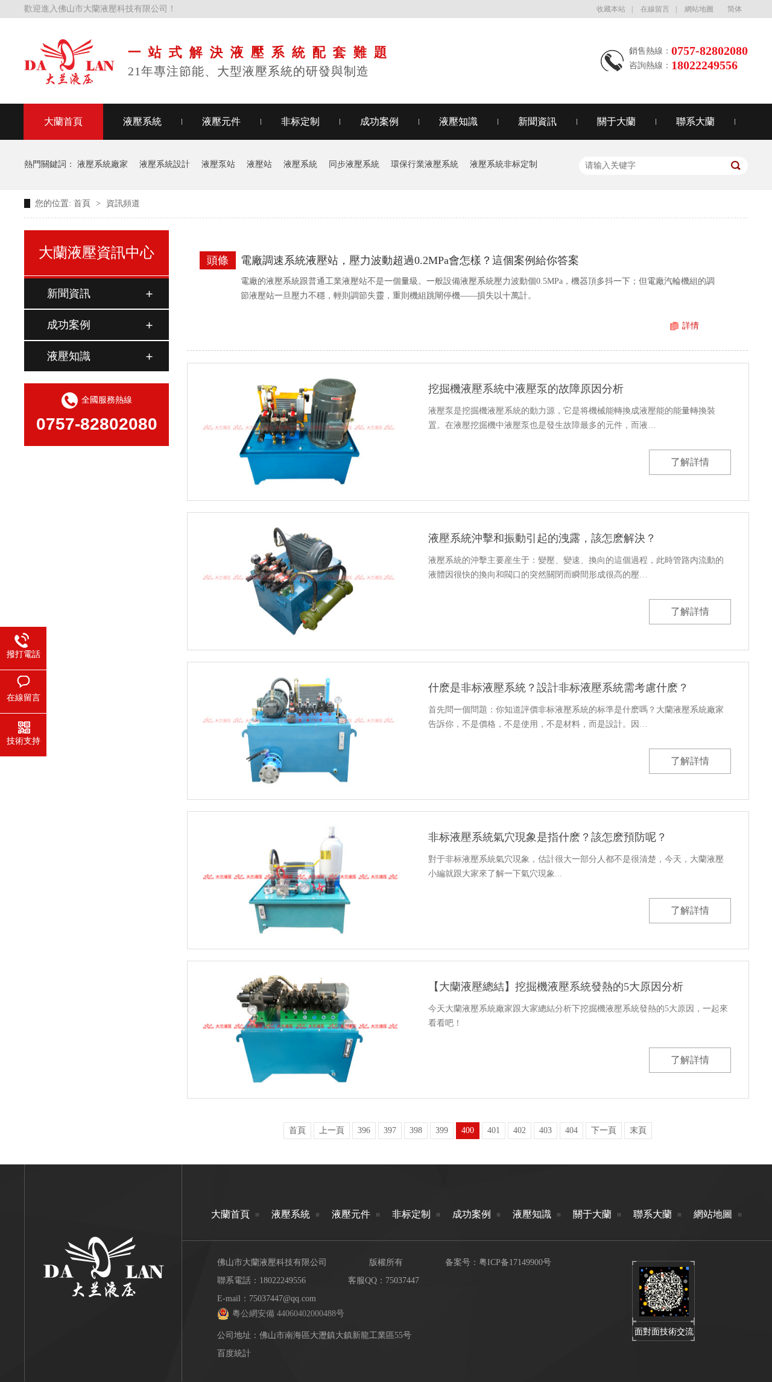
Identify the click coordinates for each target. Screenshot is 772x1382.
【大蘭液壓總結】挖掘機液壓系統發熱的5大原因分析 (555, 987)
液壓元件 (221, 121)
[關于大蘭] (69, 81)
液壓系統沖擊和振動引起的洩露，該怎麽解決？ (542, 538)
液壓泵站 (218, 164)
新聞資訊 (537, 121)
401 (493, 1130)
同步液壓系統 (354, 164)
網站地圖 (699, 9)
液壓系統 (142, 121)
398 (416, 1130)
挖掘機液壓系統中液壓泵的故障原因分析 (526, 389)
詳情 (690, 325)
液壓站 (259, 164)
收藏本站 (610, 9)
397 (390, 1130)
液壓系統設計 (164, 164)
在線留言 (655, 9)
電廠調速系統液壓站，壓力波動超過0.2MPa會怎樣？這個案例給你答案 (410, 260)
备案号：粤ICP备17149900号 (498, 1262)
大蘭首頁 (63, 121)
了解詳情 (690, 462)
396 (364, 1130)
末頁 (638, 1130)
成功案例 (379, 121)
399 (441, 1130)
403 (545, 1130)
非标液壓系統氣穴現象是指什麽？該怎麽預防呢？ (547, 837)
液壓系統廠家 (102, 164)
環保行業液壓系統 (424, 164)
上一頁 (331, 1130)
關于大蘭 (616, 121)
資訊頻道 (123, 203)
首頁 (83, 203)
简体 (734, 9)
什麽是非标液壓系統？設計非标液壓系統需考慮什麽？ (558, 688)
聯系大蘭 (695, 121)
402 (519, 1130)
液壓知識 (458, 121)
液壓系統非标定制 (503, 164)
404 (571, 1130)
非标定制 (300, 121)
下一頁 (603, 1130)
